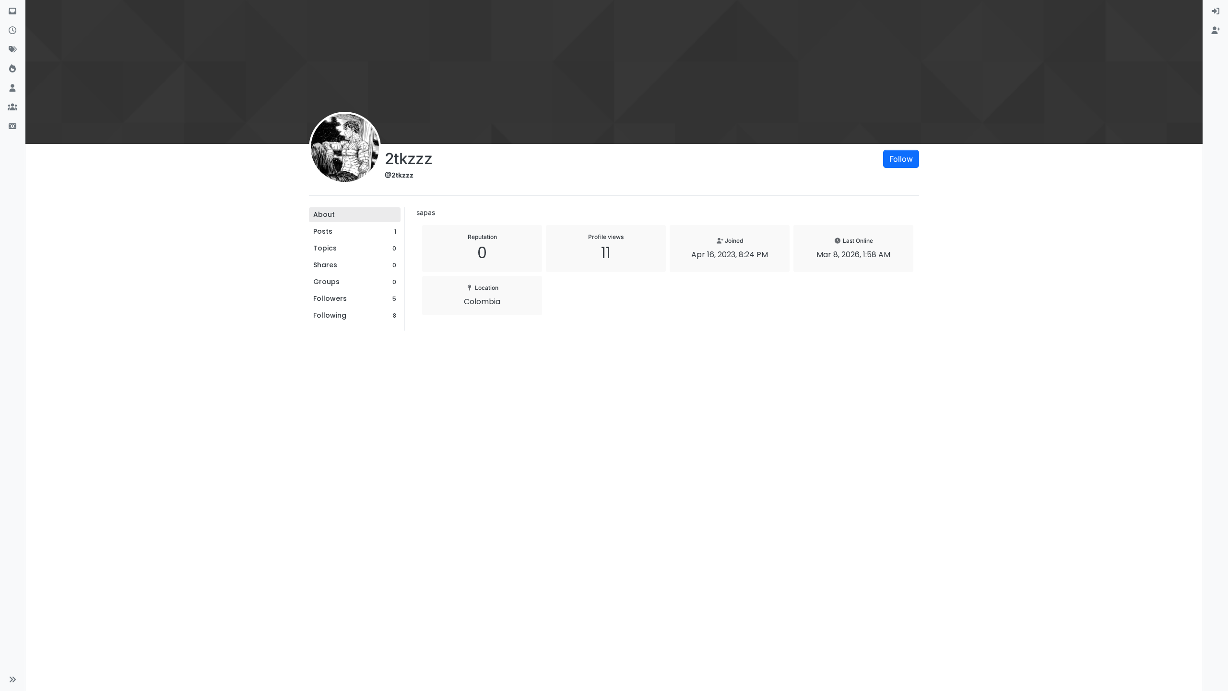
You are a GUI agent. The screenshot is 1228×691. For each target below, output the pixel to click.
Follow (901, 159)
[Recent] (12, 30)
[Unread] (12, 11)
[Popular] (12, 69)
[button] (12, 679)
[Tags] (12, 50)
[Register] (1215, 30)
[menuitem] (1215, 11)
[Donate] (12, 126)
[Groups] (12, 107)
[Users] (12, 88)
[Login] (1215, 11)
